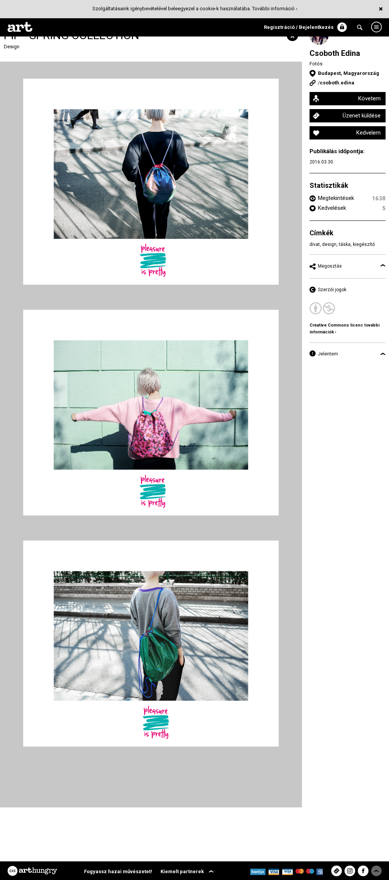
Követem (369, 98)
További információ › (274, 8)
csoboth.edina (337, 83)
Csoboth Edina (335, 53)
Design (11, 46)
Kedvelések (332, 208)
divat (315, 244)
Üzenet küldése (362, 115)
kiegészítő (364, 244)
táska (345, 244)
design (329, 244)
